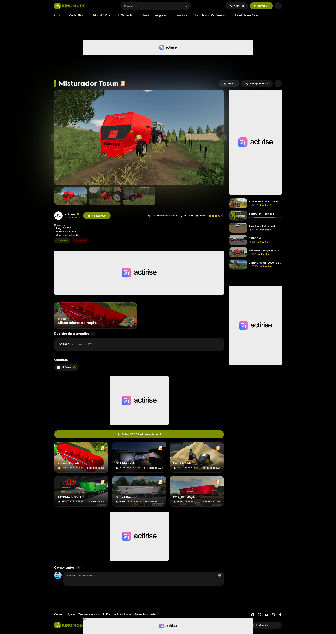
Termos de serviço (89, 614)
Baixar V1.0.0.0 (141, 434)
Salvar (231, 83)
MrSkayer (70, 213)
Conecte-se (237, 5)
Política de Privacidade (117, 614)
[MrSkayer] (58, 215)
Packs (180, 15)
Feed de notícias (246, 15)
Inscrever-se (261, 5)
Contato (59, 614)
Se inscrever (99, 215)
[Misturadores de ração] (128, 322)
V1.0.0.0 (76, 344)
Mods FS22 (100, 15)
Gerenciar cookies (145, 614)
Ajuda (71, 614)
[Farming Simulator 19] (123, 83)
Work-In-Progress (154, 15)
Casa (58, 15)
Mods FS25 (76, 15)
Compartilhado (259, 83)
